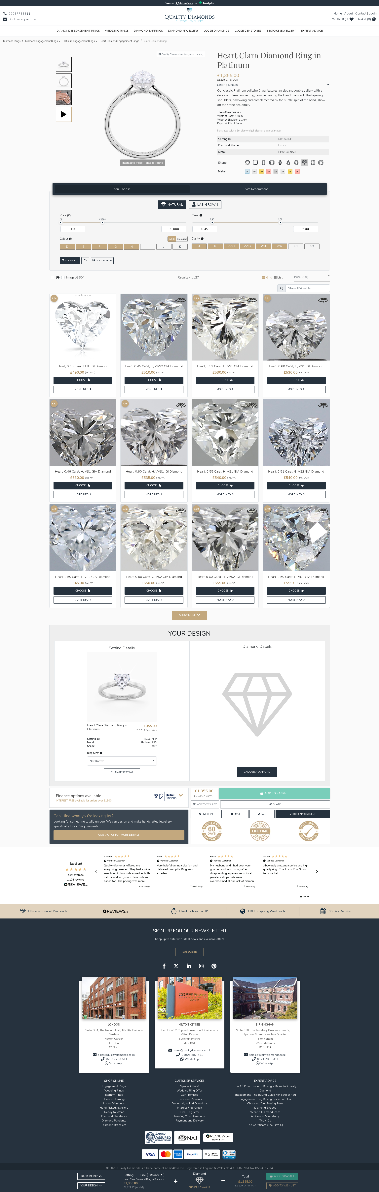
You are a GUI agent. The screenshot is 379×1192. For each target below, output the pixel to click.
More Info (81, 389)
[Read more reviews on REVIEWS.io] (76, 885)
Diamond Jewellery (183, 31)
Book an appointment (23, 19)
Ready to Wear (114, 1112)
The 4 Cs (265, 1120)
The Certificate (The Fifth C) (265, 1125)
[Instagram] (201, 966)
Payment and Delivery (189, 1120)
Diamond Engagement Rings (78, 31)
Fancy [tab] (315, 238)
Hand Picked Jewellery (114, 1108)
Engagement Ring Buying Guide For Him (265, 1099)
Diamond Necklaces (114, 1116)
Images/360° (75, 277)
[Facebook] (164, 966)
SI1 (296, 246)
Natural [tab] (175, 204)
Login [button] (373, 13)
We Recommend (257, 189)
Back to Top (89, 1176)
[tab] (122, 189)
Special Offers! (189, 1086)
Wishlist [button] (340, 19)
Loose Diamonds (216, 31)
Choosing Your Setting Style (265, 1103)
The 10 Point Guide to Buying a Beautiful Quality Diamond (265, 1088)
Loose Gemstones (248, 31)
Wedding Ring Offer (189, 1090)
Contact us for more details (118, 835)
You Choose (122, 189)
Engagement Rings (114, 1086)
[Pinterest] (214, 966)
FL (199, 246)
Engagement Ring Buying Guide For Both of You (265, 1095)
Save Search (104, 260)
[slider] (61, 222)
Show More (187, 615)
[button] (100, 753)
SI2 (312, 246)
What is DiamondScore (265, 1112)
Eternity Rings (114, 1095)
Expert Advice (312, 31)
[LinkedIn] (189, 966)
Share (277, 804)
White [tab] (172, 239)
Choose (81, 380)
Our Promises (189, 1095)
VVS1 (231, 246)
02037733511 (19, 14)
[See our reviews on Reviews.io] (115, 911)
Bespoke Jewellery (281, 31)
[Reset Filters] (85, 260)
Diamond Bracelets (114, 1125)
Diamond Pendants (114, 1120)
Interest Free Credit (189, 1108)
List (280, 277)
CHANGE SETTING (122, 772)
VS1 (263, 246)
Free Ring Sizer (189, 1112)
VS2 (280, 246)
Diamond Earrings (148, 31)
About (348, 13)
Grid (269, 277)
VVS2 (247, 246)
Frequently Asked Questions (189, 1103)
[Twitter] (176, 966)
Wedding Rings (117, 31)
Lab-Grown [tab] (207, 204)
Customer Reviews (189, 1099)
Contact (360, 13)
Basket (364, 19)
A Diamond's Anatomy (265, 1116)
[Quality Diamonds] (189, 16)
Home (337, 13)
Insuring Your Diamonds (189, 1116)
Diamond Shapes (265, 1108)
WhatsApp (116, 1063)
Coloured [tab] (182, 239)
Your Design (89, 1185)
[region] (206, 871)
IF (215, 246)
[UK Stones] (58, 277)
